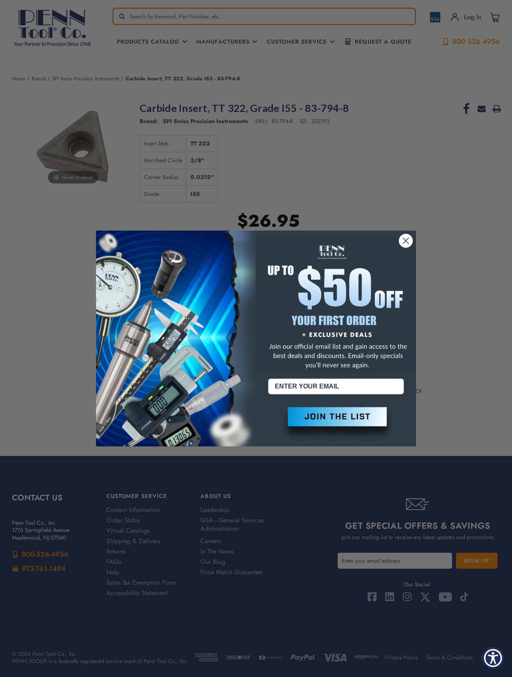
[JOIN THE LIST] (336, 423)
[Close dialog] (406, 241)
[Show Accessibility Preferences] (493, 658)
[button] (336, 423)
